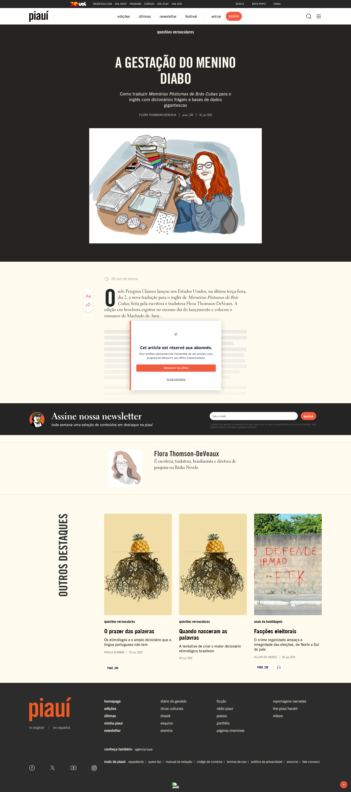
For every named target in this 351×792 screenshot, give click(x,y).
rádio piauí (225, 708)
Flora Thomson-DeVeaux (186, 453)
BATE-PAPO (259, 4)
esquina (167, 723)
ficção (221, 701)
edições (124, 16)
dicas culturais (172, 708)
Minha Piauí (113, 723)
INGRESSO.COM (102, 4)
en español (61, 727)
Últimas (110, 715)
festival (191, 16)
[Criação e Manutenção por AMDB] (175, 785)
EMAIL (277, 4)
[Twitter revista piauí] (52, 768)
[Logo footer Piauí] (63, 709)
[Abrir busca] (308, 16)
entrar (216, 16)
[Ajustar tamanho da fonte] (88, 296)
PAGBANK (135, 4)
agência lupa (143, 749)
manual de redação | (181, 761)
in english (36, 727)
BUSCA (240, 4)
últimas (145, 16)
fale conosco (311, 761)
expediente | (138, 761)
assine (309, 416)
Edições (110, 708)
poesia (222, 715)
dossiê (165, 715)
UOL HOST (121, 4)
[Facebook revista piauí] (32, 768)
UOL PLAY (163, 4)
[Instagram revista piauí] (94, 768)
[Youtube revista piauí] (73, 768)
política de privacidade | (268, 761)
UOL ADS (177, 4)
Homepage (112, 701)
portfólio (223, 723)
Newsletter (112, 730)
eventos (167, 730)
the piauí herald (285, 708)
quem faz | (156, 761)
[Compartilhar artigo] (88, 304)
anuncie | (294, 761)
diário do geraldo (173, 701)
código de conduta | (211, 761)
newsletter (168, 16)
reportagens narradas (289, 701)
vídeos (278, 715)
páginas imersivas (230, 730)
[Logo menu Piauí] (39, 16)
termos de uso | (238, 761)
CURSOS (149, 4)
